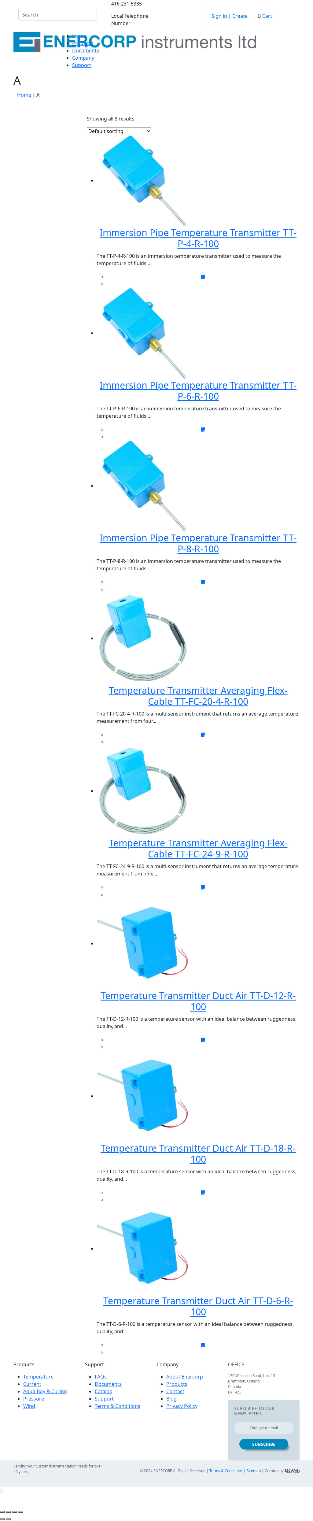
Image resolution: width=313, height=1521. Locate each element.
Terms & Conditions (117, 1406)
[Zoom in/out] (20, 1512)
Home (79, 35)
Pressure (33, 1398)
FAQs (101, 1376)
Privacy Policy (181, 1406)
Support (81, 65)
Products (82, 43)
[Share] (8, 1512)
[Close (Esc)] (2, 1512)
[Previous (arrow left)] (2, 1519)
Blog (171, 1398)
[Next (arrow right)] (8, 1519)
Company (83, 57)
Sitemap (254, 1471)
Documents (85, 50)
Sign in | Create (230, 16)
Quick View (202, 120)
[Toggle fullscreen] (14, 1512)
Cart (266, 16)
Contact (175, 1391)
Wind (29, 1406)
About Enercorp (184, 1376)
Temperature (38, 1376)
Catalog (103, 1391)
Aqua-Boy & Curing (45, 1391)
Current (32, 1384)
